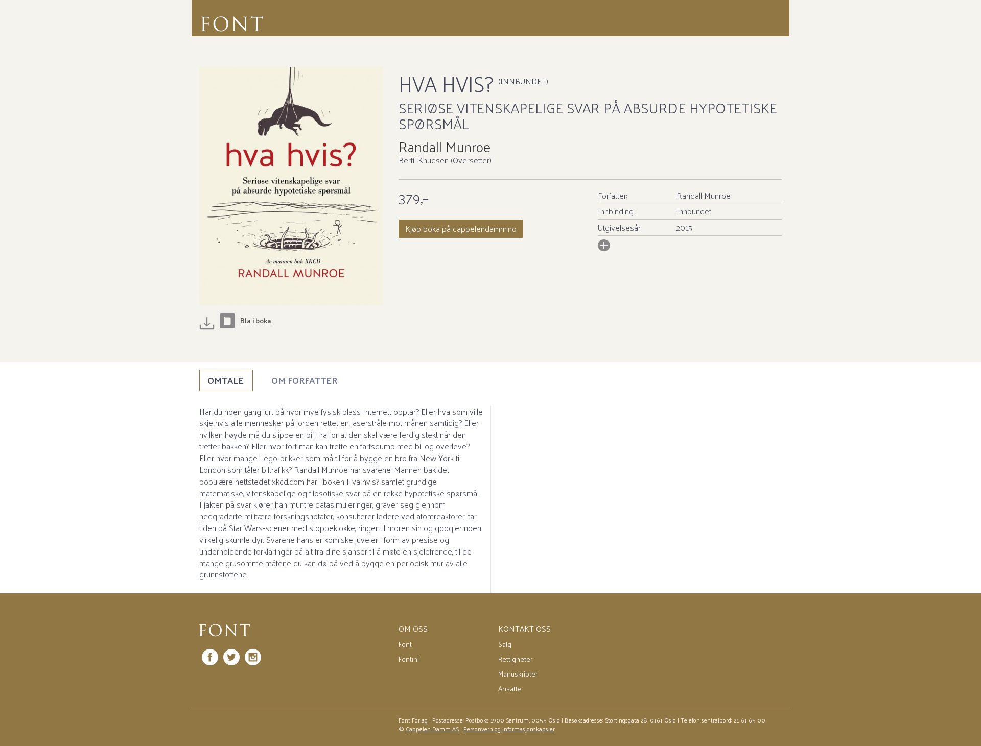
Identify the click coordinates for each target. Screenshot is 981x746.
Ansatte (510, 688)
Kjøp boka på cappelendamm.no (461, 228)
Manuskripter (518, 673)
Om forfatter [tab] (304, 380)
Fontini (409, 659)
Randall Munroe (445, 146)
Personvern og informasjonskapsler (509, 728)
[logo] (224, 630)
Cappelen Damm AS (432, 728)
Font (405, 644)
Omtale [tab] (225, 380)
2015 (684, 227)
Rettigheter (515, 659)
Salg (504, 644)
